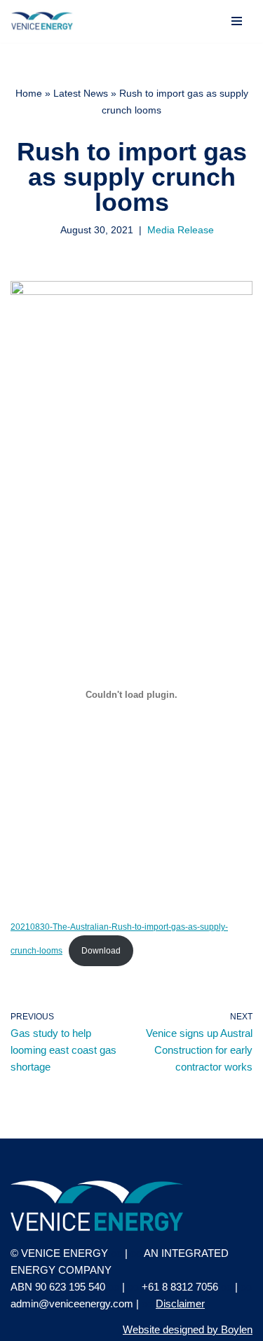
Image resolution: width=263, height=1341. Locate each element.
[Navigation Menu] (236, 21)
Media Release (180, 230)
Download (101, 951)
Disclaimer (180, 1303)
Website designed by (187, 1329)
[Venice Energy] (42, 21)
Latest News (80, 93)
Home (28, 93)
